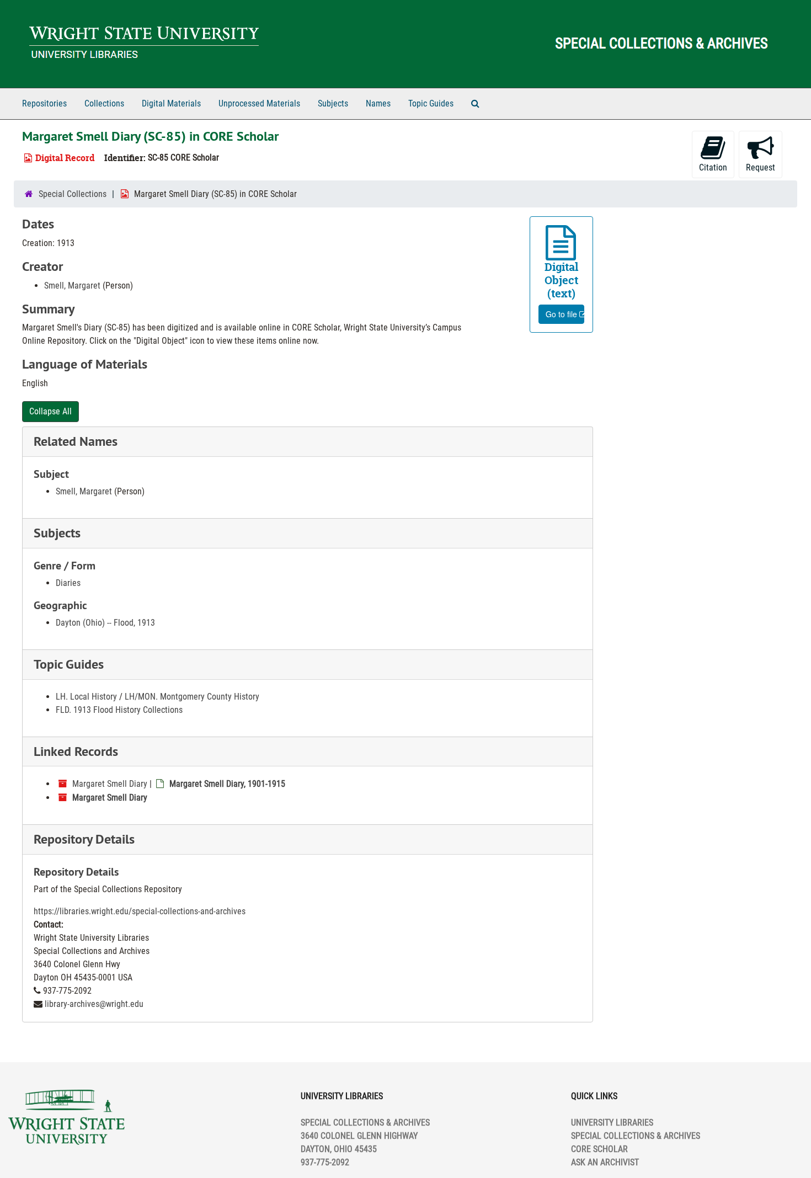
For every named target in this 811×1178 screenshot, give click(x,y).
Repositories (44, 103)
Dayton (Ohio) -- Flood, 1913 (105, 622)
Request (760, 167)
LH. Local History (86, 696)
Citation (713, 167)
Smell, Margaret (72, 285)
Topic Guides (430, 103)
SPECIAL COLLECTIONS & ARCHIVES (635, 1136)
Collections (104, 103)
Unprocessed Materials (259, 103)
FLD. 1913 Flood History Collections (119, 710)
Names (378, 103)
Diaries (68, 583)
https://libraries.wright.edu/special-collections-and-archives (140, 911)
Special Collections (72, 194)
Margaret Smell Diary (109, 784)
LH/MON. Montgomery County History (192, 696)
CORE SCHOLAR (599, 1149)
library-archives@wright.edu (94, 1004)
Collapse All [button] (50, 411)
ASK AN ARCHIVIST (605, 1162)
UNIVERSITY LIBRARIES (612, 1122)
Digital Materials (171, 103)
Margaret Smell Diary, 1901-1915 (227, 784)
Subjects (333, 103)
